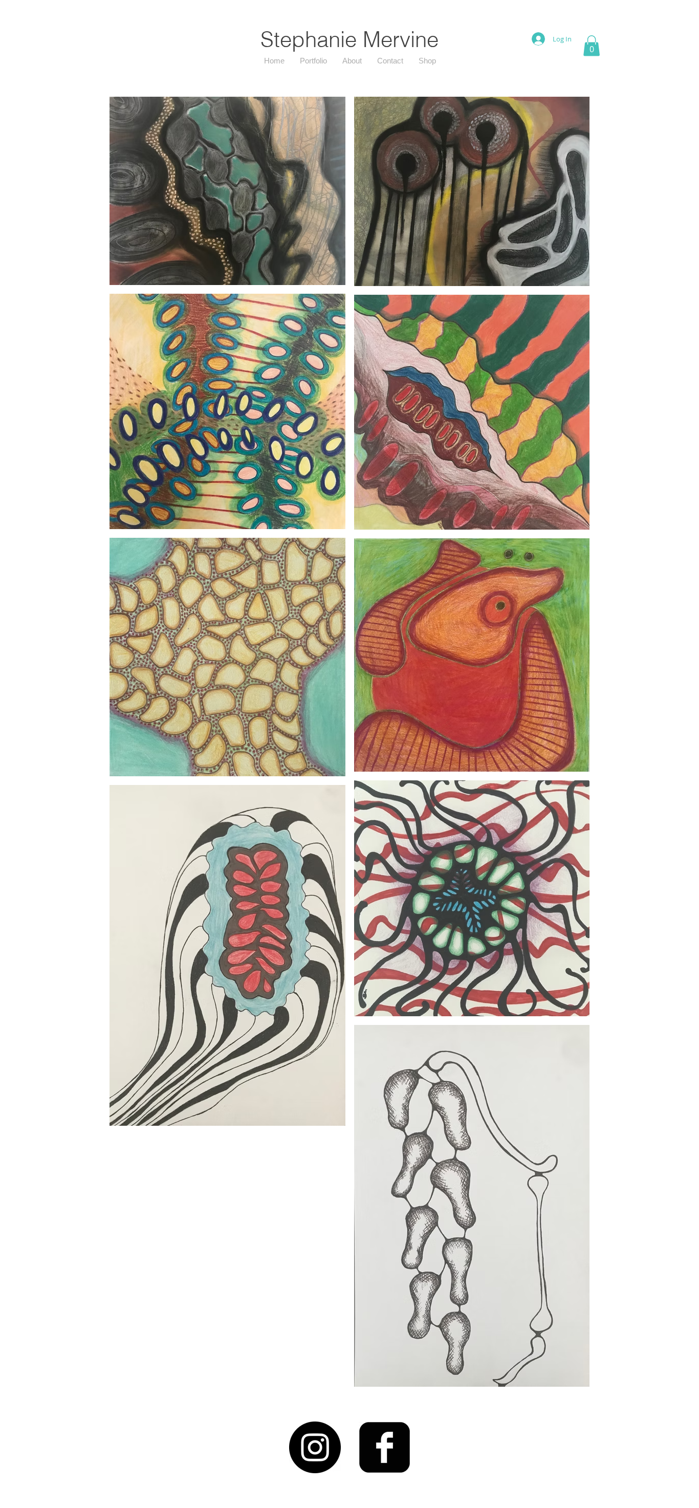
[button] (591, 45)
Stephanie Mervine (349, 39)
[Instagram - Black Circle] (315, 1447)
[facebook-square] (384, 1447)
